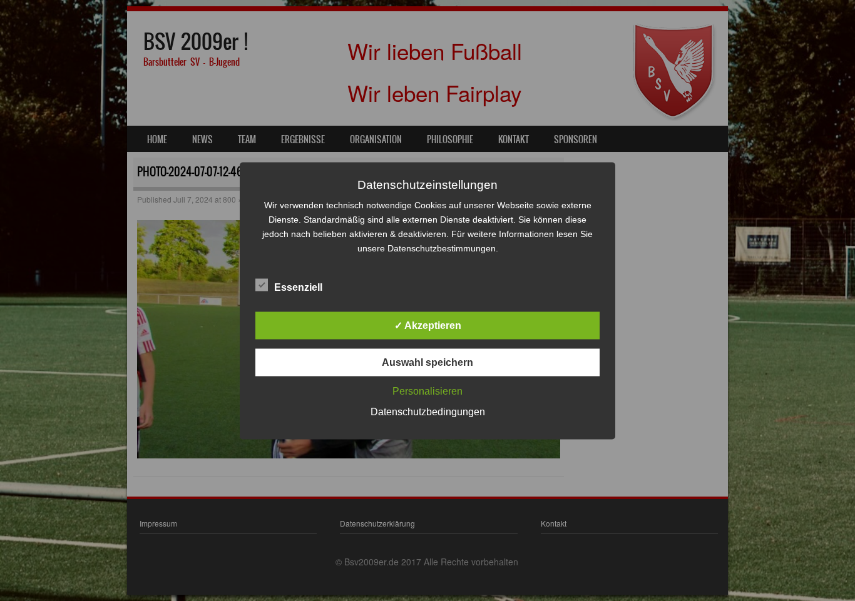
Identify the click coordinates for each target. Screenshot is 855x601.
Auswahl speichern (427, 361)
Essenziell (298, 286)
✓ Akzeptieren (427, 325)
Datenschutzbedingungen (428, 411)
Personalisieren (427, 390)
